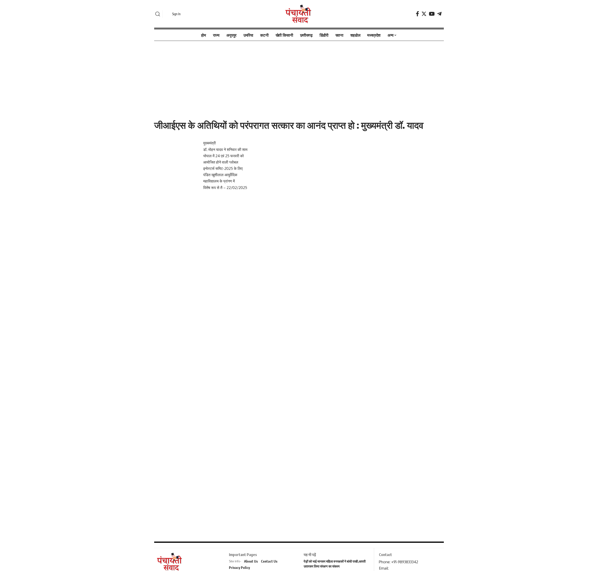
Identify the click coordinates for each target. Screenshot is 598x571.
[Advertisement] (299, 75)
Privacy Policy (239, 568)
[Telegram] (439, 14)
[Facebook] (417, 14)
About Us (251, 561)
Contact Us (269, 561)
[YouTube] (432, 14)
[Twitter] (424, 14)
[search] (157, 14)
